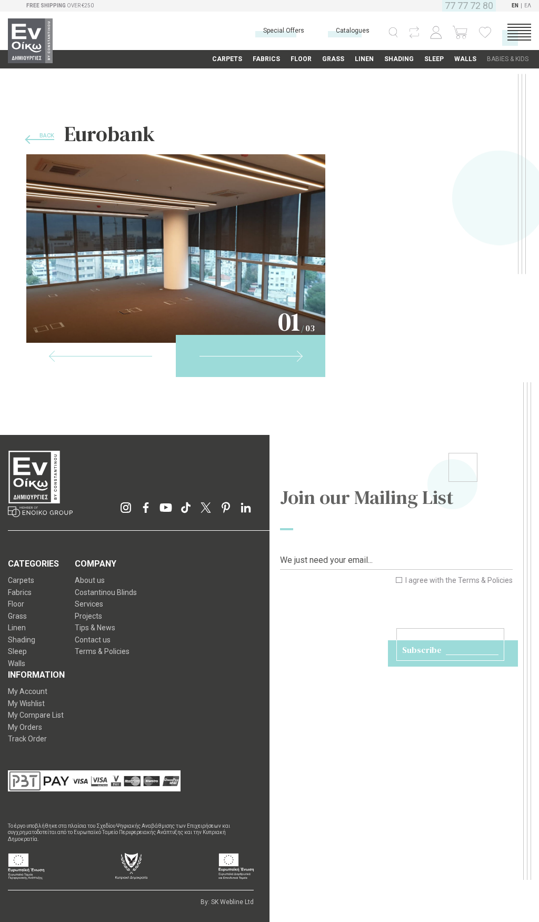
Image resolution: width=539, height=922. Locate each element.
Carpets (21, 580)
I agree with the (458, 580)
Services (89, 604)
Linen (17, 627)
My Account (27, 691)
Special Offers (283, 30)
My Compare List (36, 715)
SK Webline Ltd (232, 902)
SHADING (399, 59)
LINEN (364, 59)
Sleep (17, 651)
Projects (88, 616)
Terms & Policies (485, 580)
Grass (17, 616)
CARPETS (227, 59)
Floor (16, 604)
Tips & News (95, 627)
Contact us (93, 640)
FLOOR (301, 59)
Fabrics (20, 592)
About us (90, 580)
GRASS (333, 59)
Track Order (27, 739)
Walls (16, 663)
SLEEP (434, 59)
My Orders (25, 727)
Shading (21, 640)
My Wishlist (26, 703)
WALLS (465, 59)
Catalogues (353, 30)
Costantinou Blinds (106, 592)
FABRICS (266, 59)
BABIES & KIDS (507, 59)
